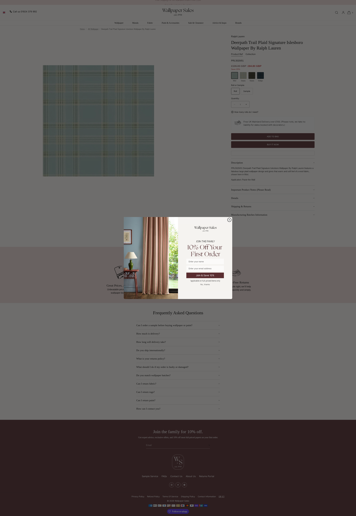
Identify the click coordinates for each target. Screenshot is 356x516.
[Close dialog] (229, 220)
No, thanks (205, 284)
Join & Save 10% (205, 275)
